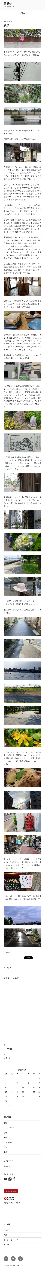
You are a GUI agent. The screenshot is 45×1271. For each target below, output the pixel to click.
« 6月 (11, 1105)
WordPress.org (9, 1245)
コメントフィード (11, 1240)
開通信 (8, 3)
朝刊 (5, 1147)
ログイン (7, 1230)
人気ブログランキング (12, 1203)
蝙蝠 (5, 1123)
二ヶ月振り (8, 1142)
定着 (5, 1152)
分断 (5, 1137)
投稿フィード (9, 1235)
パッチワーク (9, 1127)
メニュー (23, 13)
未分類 (9, 968)
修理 (5, 1132)
